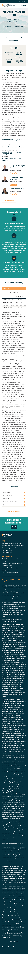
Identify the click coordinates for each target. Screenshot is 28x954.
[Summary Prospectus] (24, 502)
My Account (22, 1)
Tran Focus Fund (7, 552)
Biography (13, 173)
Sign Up (14, 527)
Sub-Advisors (7, 557)
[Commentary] (24, 495)
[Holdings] (24, 498)
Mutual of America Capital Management (11, 153)
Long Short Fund (7, 550)
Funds (4, 541)
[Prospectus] (24, 505)
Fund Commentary (9, 201)
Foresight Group (7, 566)
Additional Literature (14, 511)
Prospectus (7, 505)
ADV (13, 947)
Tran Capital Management (10, 572)
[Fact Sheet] (24, 492)
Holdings (6, 499)
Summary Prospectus (10, 502)
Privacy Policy (6, 947)
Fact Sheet (8, 26)
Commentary (19, 26)
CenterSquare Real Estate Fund (11, 543)
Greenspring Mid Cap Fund (10, 548)
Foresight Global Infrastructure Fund (13, 545)
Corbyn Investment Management (12, 563)
